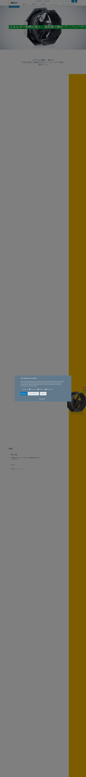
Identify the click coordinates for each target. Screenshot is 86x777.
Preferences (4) (34, 389)
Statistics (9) (41, 389)
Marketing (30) (50, 389)
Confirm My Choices (33, 393)
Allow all (24, 393)
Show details (42, 399)
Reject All (43, 393)
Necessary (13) (25, 389)
